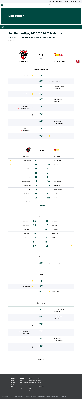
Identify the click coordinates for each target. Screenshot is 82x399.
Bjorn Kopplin (55, 225)
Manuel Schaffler (25, 246)
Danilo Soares (27, 75)
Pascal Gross (25, 128)
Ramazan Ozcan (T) (27, 156)
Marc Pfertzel (56, 168)
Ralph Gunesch (26, 225)
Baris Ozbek (56, 121)
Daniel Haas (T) (57, 156)
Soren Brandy (57, 81)
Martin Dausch (55, 233)
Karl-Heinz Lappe (25, 241)
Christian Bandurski (17, 42)
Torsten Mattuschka (58, 123)
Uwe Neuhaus (56, 201)
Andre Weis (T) (26, 221)
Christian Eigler (26, 115)
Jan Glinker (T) (55, 221)
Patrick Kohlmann (57, 160)
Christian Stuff (57, 177)
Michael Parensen (57, 164)
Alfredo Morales (27, 185)
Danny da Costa (26, 93)
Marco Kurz (28, 201)
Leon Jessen (26, 229)
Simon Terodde (57, 99)
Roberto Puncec (55, 229)
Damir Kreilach (57, 185)
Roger (29, 189)
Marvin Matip (28, 168)
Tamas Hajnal (28, 177)
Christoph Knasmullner (25, 108)
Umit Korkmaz (25, 106)
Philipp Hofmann (27, 197)
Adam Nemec (57, 101)
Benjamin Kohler (57, 181)
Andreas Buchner (26, 130)
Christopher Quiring (58, 86)
